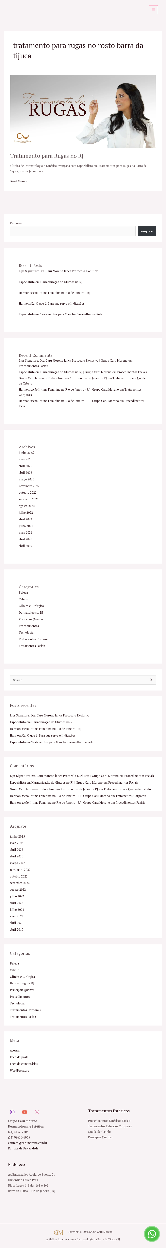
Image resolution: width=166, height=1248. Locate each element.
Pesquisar (16, 223)
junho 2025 (26, 453)
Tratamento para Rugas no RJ (47, 155)
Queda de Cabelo (99, 1132)
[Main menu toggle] (153, 9)
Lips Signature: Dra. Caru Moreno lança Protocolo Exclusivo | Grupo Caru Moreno (73, 360)
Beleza (23, 592)
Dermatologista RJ (31, 612)
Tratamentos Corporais (34, 639)
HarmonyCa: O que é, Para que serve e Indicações (51, 303)
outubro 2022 (28, 492)
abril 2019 (25, 546)
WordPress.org (19, 1070)
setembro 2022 (29, 499)
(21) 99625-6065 (19, 1137)
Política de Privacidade (23, 1148)
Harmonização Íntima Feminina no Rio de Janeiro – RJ (54, 293)
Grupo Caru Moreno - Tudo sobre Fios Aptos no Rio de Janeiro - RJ (63, 378)
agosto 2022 (27, 506)
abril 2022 (25, 519)
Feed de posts (19, 1057)
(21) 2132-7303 (18, 1132)
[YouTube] (24, 1112)
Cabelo (23, 599)
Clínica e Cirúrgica (31, 606)
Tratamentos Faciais (32, 646)
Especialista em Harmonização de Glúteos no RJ (50, 282)
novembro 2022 (29, 486)
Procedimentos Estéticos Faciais (109, 1121)
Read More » (18, 180)
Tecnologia (26, 632)
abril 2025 (25, 466)
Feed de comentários (24, 1064)
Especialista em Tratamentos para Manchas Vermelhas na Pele (60, 314)
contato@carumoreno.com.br (27, 1143)
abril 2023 (25, 473)
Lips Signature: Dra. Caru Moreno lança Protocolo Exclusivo (58, 271)
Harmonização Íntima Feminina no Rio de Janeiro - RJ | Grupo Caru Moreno (69, 389)
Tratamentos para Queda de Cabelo (127, 789)
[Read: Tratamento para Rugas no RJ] (83, 111)
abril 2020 (25, 539)
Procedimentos (29, 626)
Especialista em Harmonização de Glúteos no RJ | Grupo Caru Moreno (65, 372)
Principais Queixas (31, 619)
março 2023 (26, 479)
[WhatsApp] (37, 1112)
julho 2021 (26, 526)
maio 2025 (25, 459)
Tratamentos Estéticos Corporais (110, 1126)
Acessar (15, 1050)
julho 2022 (26, 512)
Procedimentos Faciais (33, 366)
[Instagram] (12, 1112)
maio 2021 (25, 532)
